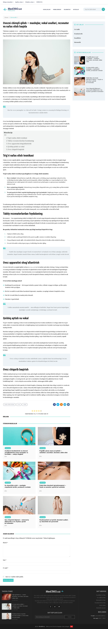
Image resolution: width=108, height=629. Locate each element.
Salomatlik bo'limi (100, 600)
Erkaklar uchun (29, 2)
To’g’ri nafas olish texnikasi (17, 138)
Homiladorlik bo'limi (100, 602)
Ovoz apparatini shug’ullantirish (19, 144)
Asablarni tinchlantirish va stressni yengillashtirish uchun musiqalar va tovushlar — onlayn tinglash (16, 452)
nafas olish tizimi (9, 404)
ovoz (18, 404)
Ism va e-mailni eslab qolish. (14, 577)
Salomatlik (67, 9)
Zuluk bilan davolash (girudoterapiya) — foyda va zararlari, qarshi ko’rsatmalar (52, 486)
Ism (4, 560)
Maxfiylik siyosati (100, 608)
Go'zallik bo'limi (101, 597)
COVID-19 (39, 2)
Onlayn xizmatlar (7, 2)
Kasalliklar (46, 9)
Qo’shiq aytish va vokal (16, 146)
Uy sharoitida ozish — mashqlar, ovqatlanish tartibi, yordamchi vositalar (18, 486)
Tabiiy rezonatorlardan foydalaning (21, 141)
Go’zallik (76, 9)
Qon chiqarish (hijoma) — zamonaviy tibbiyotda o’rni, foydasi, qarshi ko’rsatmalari (17, 521)
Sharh (5, 543)
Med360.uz (15, 8)
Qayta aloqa (102, 605)
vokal (24, 404)
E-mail (5, 568)
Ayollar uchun (19, 2)
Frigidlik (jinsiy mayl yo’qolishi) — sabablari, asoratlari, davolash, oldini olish (53, 451)
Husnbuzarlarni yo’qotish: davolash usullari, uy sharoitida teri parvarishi (53, 520)
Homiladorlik (57, 9)
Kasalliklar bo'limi (100, 595)
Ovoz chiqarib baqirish (16, 149)
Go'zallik (77, 29)
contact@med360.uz (100, 615)
